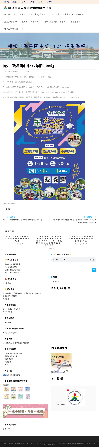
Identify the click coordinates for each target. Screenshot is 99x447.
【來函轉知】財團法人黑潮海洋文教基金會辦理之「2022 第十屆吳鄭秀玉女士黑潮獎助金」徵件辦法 (49, 240)
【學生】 (23, 2)
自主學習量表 (7, 312)
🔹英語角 (6, 365)
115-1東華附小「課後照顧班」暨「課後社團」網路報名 (22, 293)
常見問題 (6, 299)
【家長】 (41, 2)
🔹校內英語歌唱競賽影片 (11, 272)
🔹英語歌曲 (7, 362)
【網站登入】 (15, 2)
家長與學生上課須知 (10, 296)
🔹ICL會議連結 (8, 359)
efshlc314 (7, 72)
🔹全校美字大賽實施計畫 (11, 264)
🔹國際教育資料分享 (10, 356)
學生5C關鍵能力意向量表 (11, 309)
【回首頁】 (6, 2)
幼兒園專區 (7, 283)
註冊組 (27, 72)
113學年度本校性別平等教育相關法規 (16, 343)
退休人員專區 (7, 429)
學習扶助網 (7, 322)
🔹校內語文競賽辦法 (10, 267)
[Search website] (22, 28)
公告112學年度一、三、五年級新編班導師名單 (17, 238)
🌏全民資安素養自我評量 (11, 375)
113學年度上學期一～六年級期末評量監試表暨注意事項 (81, 238)
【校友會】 (49, 2)
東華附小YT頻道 (60, 404)
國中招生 (8, 209)
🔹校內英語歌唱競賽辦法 (11, 270)
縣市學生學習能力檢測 (10, 333)
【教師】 (32, 2)
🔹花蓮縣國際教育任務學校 (12, 353)
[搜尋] (94, 270)
